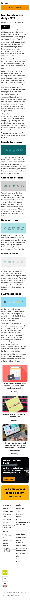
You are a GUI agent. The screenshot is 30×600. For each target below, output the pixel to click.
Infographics (20, 553)
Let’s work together (15, 7)
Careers (18, 559)
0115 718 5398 (6, 551)
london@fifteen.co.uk (22, 523)
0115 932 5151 (6, 527)
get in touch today (14, 361)
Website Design (21, 538)
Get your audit (9, 479)
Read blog (14, 392)
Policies (18, 562)
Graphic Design (21, 545)
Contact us (15, 496)
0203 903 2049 (20, 525)
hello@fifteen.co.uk (8, 525)
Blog (17, 556)
